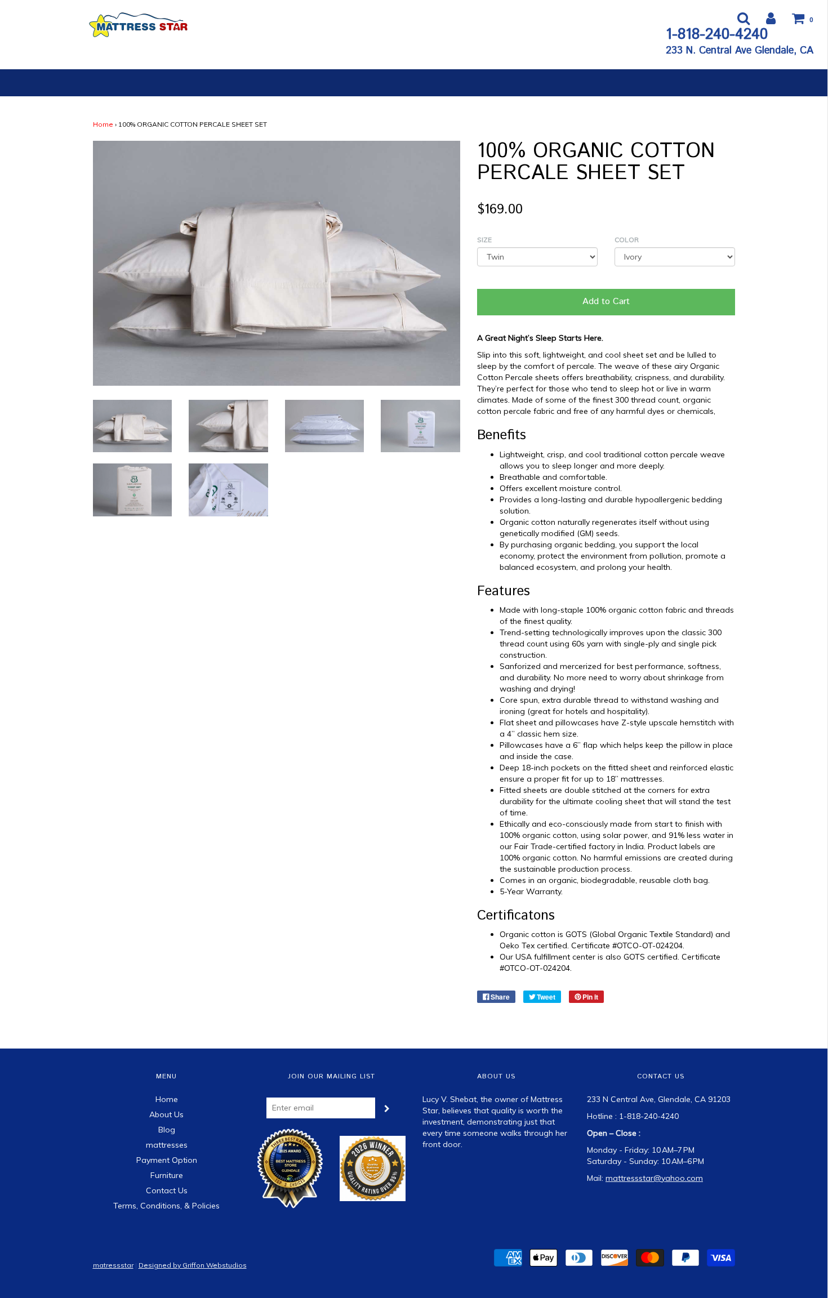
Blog (166, 1130)
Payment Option (166, 1160)
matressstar (113, 1265)
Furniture (166, 1175)
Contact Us (167, 1190)
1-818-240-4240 (717, 35)
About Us (166, 1114)
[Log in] (764, 18)
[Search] (736, 18)
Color (627, 239)
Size (484, 239)
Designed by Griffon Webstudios (193, 1265)
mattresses (167, 1145)
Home (103, 124)
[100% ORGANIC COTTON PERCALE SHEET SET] (132, 425)
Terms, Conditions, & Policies (166, 1206)
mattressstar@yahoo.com (654, 1178)
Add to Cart (606, 301)
